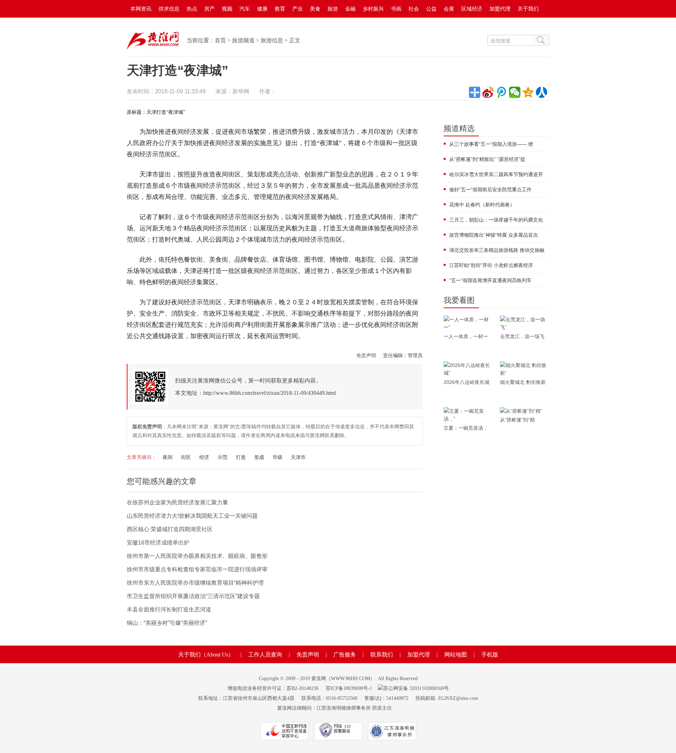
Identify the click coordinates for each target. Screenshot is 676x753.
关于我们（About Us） (206, 655)
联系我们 (381, 655)
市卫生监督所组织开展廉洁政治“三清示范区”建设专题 (193, 596)
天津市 (298, 457)
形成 (259, 457)
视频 (227, 9)
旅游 (332, 9)
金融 (350, 9)
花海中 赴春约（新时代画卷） (482, 204)
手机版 (489, 655)
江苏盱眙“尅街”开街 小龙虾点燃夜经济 (491, 265)
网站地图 (455, 655)
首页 (220, 40)
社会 (413, 9)
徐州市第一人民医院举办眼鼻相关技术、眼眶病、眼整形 (197, 556)
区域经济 (471, 9)
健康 (262, 9)
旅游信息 (272, 40)
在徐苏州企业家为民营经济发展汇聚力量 (177, 502)
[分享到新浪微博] (488, 92)
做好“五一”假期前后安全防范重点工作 (490, 189)
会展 (449, 9)
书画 (396, 9)
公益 (431, 9)
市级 (277, 457)
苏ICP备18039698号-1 (349, 688)
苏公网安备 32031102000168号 (416, 688)
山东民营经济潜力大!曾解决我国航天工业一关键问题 (192, 516)
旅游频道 (243, 40)
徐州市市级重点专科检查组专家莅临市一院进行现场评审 (197, 569)
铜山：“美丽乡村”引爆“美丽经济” (167, 623)
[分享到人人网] (541, 92)
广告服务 (344, 655)
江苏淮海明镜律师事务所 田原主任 (354, 708)
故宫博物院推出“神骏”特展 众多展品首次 (493, 235)
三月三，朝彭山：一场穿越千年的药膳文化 (496, 220)
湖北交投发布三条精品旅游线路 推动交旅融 (496, 250)
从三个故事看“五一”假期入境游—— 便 (491, 144)
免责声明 (366, 355)
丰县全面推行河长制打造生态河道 (169, 609)
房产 (209, 9)
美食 (315, 9)
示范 (222, 457)
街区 (186, 457)
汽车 (244, 9)
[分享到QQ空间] (528, 92)
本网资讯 (140, 9)
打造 (241, 457)
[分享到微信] (514, 92)
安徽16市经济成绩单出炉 (158, 543)
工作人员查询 (265, 655)
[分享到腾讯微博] (501, 92)
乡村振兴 (373, 9)
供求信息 (169, 9)
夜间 (168, 457)
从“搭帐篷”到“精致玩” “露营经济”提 (487, 159)
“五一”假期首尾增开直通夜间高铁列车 (490, 280)
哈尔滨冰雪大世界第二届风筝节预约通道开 (496, 174)
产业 (297, 9)
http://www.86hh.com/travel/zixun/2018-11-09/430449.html (269, 393)
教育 (280, 9)
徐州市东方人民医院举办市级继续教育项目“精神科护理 (195, 583)
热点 (192, 9)
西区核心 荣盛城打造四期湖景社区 (170, 529)
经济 (204, 457)
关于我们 (528, 9)
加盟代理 (500, 9)
